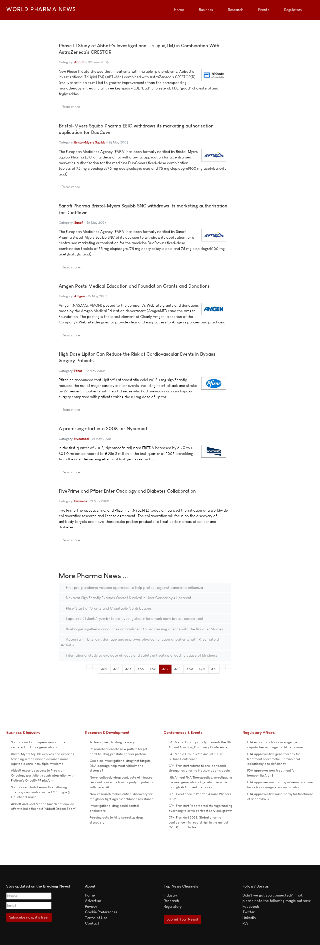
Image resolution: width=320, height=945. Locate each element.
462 (104, 669)
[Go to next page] (222, 667)
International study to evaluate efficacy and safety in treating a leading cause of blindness (141, 655)
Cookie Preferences (101, 912)
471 (213, 669)
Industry (170, 895)
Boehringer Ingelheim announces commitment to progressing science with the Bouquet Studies (144, 629)
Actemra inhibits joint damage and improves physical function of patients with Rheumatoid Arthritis (140, 642)
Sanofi (78, 222)
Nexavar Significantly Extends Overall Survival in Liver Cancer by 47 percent (128, 598)
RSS (245, 923)
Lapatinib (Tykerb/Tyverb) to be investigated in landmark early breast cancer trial (134, 618)
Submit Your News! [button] (182, 919)
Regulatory (173, 906)
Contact (92, 923)
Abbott (79, 62)
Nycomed (81, 439)
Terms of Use (96, 918)
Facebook (250, 906)
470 (202, 669)
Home (90, 895)
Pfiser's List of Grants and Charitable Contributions (108, 608)
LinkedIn (249, 918)
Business (80, 501)
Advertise (93, 901)
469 (189, 669)
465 (141, 669)
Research (171, 901)
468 (177, 669)
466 (153, 669)
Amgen (79, 296)
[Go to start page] (89, 667)
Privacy (91, 906)
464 (128, 669)
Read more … (72, 106)
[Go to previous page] (95, 667)
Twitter (248, 912)
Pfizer (78, 371)
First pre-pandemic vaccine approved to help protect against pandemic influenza (134, 587)
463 (116, 669)
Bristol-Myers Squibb (89, 142)
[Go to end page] (228, 667)
